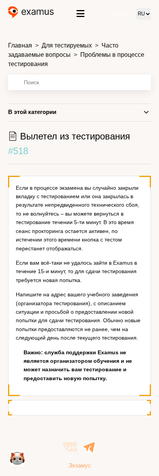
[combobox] (79, 82)
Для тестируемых (67, 45)
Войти (120, 13)
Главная (20, 45)
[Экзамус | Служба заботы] (31, 13)
